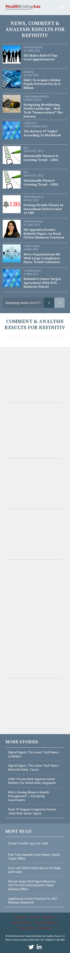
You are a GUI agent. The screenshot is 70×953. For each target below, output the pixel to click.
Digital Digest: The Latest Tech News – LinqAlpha (34, 754)
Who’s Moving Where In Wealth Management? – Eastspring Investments (28, 796)
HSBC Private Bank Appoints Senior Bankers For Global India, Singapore (32, 781)
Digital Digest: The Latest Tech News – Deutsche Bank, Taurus (34, 767)
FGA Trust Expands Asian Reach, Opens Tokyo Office (34, 856)
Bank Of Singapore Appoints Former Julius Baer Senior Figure (32, 811)
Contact (34, 917)
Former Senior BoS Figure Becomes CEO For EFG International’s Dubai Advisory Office (32, 885)
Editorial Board (21, 922)
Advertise (48, 917)
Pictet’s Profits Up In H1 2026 (28, 843)
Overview (19, 917)
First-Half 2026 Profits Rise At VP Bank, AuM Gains (34, 870)
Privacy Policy (26, 928)
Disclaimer (45, 928)
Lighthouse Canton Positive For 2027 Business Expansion (33, 900)
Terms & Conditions (46, 922)
